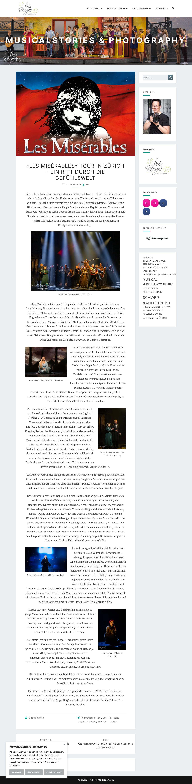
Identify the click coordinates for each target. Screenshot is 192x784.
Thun (167, 307)
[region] (36, 760)
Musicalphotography (158, 284)
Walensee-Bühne (152, 314)
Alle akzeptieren (53, 772)
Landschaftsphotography (159, 274)
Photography (140, 8)
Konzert (159, 264)
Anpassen (16, 772)
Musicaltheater (150, 288)
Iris (87, 184)
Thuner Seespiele (153, 310)
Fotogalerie (148, 258)
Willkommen (93, 8)
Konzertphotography (155, 267)
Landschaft (150, 271)
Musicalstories (116, 8)
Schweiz (91, 721)
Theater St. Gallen (153, 307)
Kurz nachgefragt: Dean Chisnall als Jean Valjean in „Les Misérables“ (105, 744)
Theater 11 (103, 721)
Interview (148, 264)
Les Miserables (111, 717)
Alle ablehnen (34, 772)
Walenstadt (149, 318)
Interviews (161, 8)
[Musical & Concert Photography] (154, 203)
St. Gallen (148, 303)
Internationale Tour (91, 717)
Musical (82, 721)
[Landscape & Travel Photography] (146, 203)
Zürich (114, 721)
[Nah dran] (64, 744)
